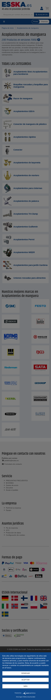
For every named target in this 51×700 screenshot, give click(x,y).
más (26, 686)
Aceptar (25, 680)
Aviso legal (19, 697)
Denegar (25, 673)
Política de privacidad (29, 697)
